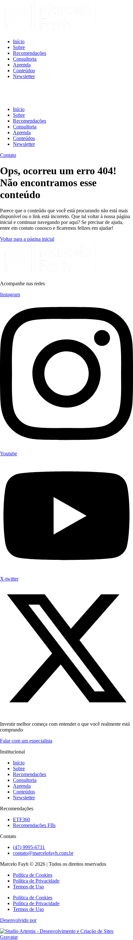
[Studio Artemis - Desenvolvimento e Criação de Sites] (56, 931)
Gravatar (9, 937)
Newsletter (24, 76)
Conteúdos (24, 70)
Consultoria (24, 59)
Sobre (19, 47)
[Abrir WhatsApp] (117, 924)
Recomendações (29, 53)
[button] (66, 93)
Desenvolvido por (18, 920)
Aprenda (22, 64)
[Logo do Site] (48, 30)
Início (19, 41)
